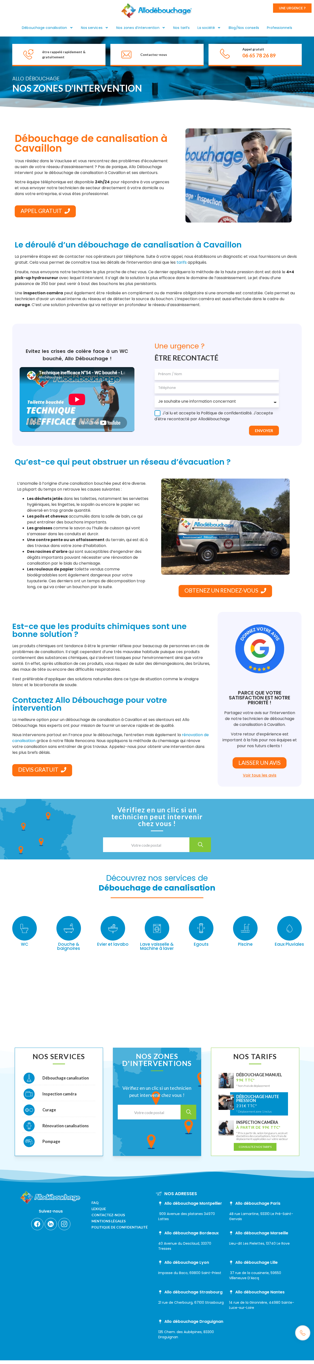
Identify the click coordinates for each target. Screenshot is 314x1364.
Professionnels (279, 27)
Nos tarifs (181, 27)
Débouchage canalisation (44, 27)
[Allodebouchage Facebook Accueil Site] (37, 1224)
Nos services (92, 27)
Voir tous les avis (259, 775)
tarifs (182, 262)
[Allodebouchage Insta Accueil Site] (64, 1224)
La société (206, 27)
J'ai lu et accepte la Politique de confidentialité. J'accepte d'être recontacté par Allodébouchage (214, 416)
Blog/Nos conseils (244, 27)
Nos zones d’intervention (137, 27)
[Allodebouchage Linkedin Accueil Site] (51, 1224)
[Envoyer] (200, 844)
